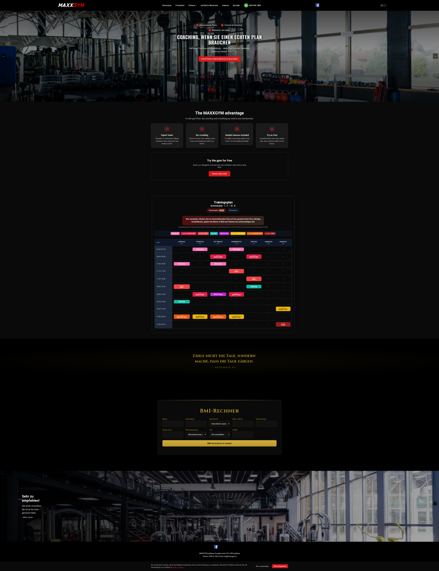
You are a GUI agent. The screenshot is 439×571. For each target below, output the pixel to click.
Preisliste (180, 5)
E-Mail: (235, 430)
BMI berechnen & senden (219, 443)
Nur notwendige (262, 566)
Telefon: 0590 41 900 (210, 556)
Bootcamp (200, 249)
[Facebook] (216, 547)
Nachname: (190, 419)
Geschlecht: (213, 419)
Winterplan (233, 210)
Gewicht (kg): (261, 419)
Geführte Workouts (209, 5)
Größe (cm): (167, 430)
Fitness (193, 5)
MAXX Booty (218, 294)
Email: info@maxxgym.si (228, 556)
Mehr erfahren (178, 567)
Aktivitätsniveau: (192, 430)
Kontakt (236, 5)
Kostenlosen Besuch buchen (219, 53)
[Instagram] (223, 547)
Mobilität (254, 286)
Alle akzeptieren (280, 566)
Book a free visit (219, 174)
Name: (164, 419)
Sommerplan (216, 210)
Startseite (166, 5)
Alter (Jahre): (238, 419)
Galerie (225, 5)
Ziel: (210, 430)
